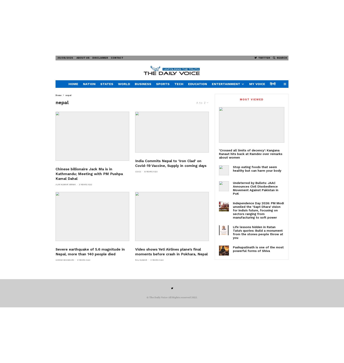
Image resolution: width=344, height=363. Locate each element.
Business (143, 84)
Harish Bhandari (65, 260)
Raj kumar (141, 260)
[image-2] (92, 216)
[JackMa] (92, 136)
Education (197, 84)
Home (73, 84)
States (106, 84)
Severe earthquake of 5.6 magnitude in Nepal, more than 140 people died (90, 251)
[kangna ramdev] (251, 125)
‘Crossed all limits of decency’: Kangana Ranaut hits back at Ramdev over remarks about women (250, 154)
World (124, 84)
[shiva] (224, 251)
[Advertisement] (119, 28)
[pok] (224, 186)
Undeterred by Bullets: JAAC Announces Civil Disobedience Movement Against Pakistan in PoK (255, 188)
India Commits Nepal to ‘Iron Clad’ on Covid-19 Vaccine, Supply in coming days (170, 163)
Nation (89, 84)
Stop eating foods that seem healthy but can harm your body (257, 168)
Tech (178, 84)
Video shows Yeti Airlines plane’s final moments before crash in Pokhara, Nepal (171, 251)
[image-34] (172, 216)
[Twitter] (172, 288)
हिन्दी (273, 84)
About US (83, 57)
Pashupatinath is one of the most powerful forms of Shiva (258, 249)
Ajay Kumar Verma (66, 184)
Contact (117, 57)
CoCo (138, 171)
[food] (224, 170)
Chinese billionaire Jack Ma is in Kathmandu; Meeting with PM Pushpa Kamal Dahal (89, 174)
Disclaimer (100, 57)
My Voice (257, 84)
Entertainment (226, 84)
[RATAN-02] (224, 230)
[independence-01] (224, 206)
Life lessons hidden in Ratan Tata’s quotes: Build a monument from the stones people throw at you (258, 232)
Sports (163, 84)
